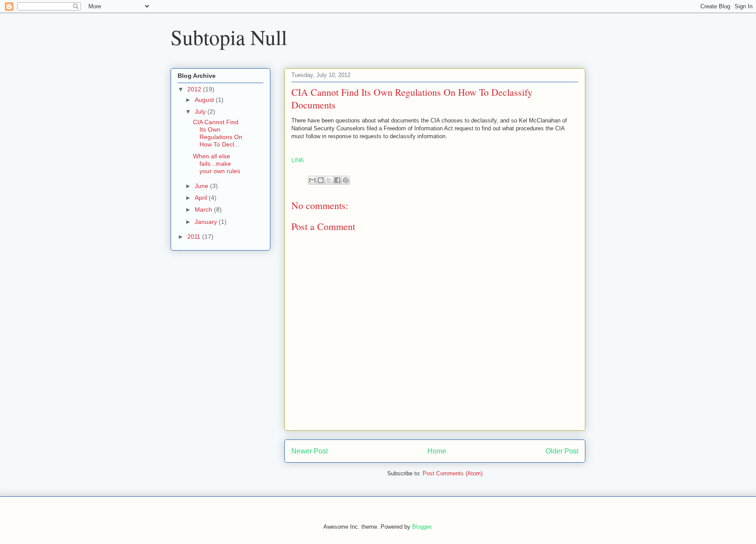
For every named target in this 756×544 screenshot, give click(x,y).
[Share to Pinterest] (345, 180)
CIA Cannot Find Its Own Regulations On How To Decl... (217, 133)
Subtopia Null (229, 37)
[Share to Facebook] (337, 180)
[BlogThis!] (320, 180)
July (201, 111)
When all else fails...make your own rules (216, 163)
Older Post (562, 451)
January (207, 221)
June (202, 185)
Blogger (421, 526)
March (204, 209)
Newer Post (309, 451)
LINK (297, 160)
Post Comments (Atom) (453, 473)
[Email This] (312, 180)
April (202, 197)
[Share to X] (329, 180)
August (205, 99)
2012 (195, 89)
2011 (194, 236)
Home (436, 451)
